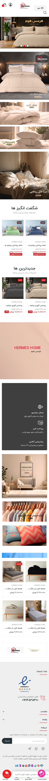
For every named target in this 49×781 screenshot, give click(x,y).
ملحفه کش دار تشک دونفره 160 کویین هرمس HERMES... (13, 588)
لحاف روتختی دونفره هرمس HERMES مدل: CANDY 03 (36, 245)
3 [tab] (21, 46)
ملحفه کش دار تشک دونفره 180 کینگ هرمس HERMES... (13, 628)
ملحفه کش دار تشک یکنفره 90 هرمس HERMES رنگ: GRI (36, 628)
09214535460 (30, 700)
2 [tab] (24, 46)
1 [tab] (28, 46)
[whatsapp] (36, 749)
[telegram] (29, 749)
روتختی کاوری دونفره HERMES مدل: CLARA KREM (36, 305)
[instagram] (43, 749)
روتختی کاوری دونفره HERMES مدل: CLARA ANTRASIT (12, 305)
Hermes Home (17, 242)
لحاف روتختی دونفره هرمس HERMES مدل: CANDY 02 (12, 245)
